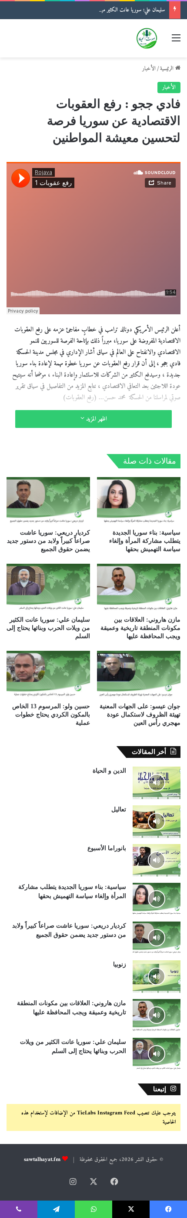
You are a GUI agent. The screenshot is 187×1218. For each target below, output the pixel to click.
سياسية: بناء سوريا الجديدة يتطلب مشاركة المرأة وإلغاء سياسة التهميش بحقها (144, 540)
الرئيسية (167, 69)
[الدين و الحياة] (156, 783)
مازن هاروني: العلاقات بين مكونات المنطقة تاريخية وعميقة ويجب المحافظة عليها (140, 627)
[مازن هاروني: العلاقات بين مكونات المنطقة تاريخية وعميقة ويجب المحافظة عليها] (138, 587)
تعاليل (118, 809)
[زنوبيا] (156, 976)
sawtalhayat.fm (42, 1159)
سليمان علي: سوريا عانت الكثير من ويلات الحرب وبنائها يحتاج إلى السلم (97, 10)
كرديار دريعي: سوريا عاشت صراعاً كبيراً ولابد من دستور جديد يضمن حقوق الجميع (48, 540)
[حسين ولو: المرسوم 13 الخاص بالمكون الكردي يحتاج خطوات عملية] (48, 674)
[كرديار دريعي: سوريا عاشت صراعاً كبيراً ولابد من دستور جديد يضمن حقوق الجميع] (48, 500)
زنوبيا (119, 964)
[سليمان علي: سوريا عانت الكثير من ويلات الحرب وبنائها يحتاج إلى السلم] (48, 587)
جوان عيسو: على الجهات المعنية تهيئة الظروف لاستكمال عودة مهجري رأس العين (140, 714)
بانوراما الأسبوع (106, 848)
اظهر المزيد (95, 419)
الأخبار (149, 69)
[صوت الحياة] (146, 38)
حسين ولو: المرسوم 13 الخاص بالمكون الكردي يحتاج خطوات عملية (51, 714)
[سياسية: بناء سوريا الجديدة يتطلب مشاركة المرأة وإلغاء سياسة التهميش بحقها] (138, 500)
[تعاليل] (156, 821)
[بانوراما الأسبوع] (156, 860)
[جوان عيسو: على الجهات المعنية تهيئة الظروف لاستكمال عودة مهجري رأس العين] (138, 674)
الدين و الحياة (109, 770)
